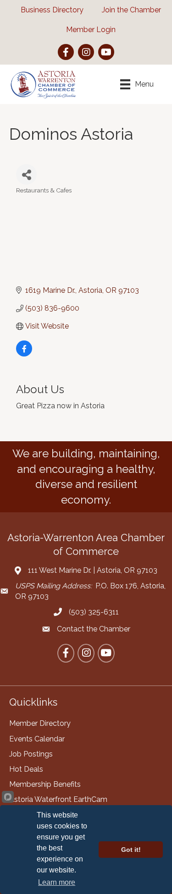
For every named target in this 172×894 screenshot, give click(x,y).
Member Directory (40, 723)
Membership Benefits (45, 784)
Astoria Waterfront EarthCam (58, 799)
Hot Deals (26, 769)
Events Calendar (37, 739)
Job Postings (31, 754)
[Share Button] (26, 174)
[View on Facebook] (24, 354)
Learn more (56, 882)
